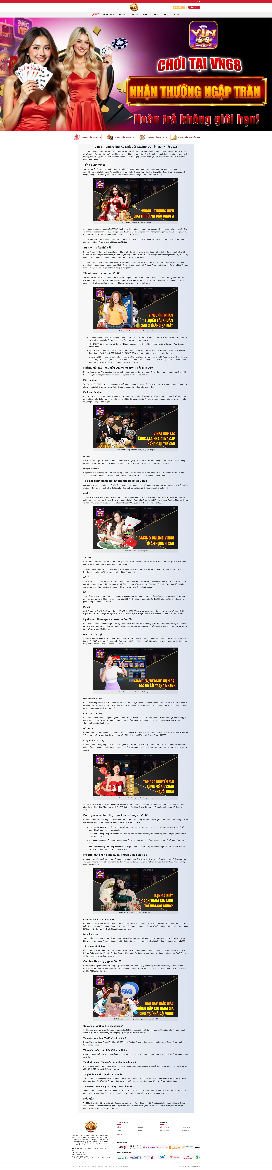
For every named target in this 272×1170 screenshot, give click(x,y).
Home (95, 14)
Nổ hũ (166, 14)
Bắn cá (157, 14)
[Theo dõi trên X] (195, 1)
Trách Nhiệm (102, 1166)
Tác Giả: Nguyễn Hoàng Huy (118, 1166)
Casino (146, 14)
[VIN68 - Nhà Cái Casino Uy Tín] (134, 7)
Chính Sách (91, 1166)
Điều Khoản (81, 1166)
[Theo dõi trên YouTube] (199, 1)
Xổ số (176, 14)
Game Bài (135, 14)
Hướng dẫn (107, 14)
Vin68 (74, 1166)
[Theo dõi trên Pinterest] (197, 1)
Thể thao (122, 14)
